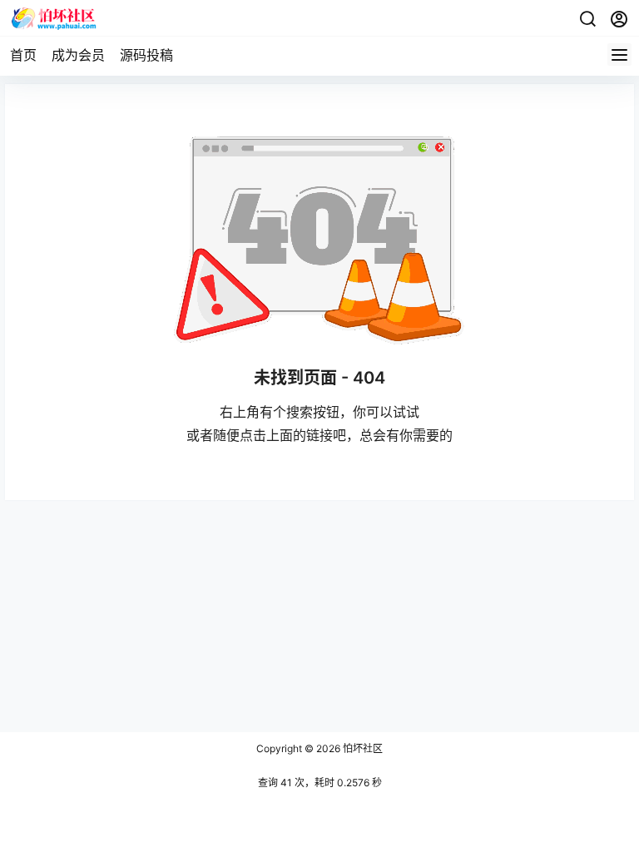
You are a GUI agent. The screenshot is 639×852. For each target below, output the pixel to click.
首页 (23, 55)
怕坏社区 (361, 748)
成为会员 (78, 55)
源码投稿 (146, 55)
